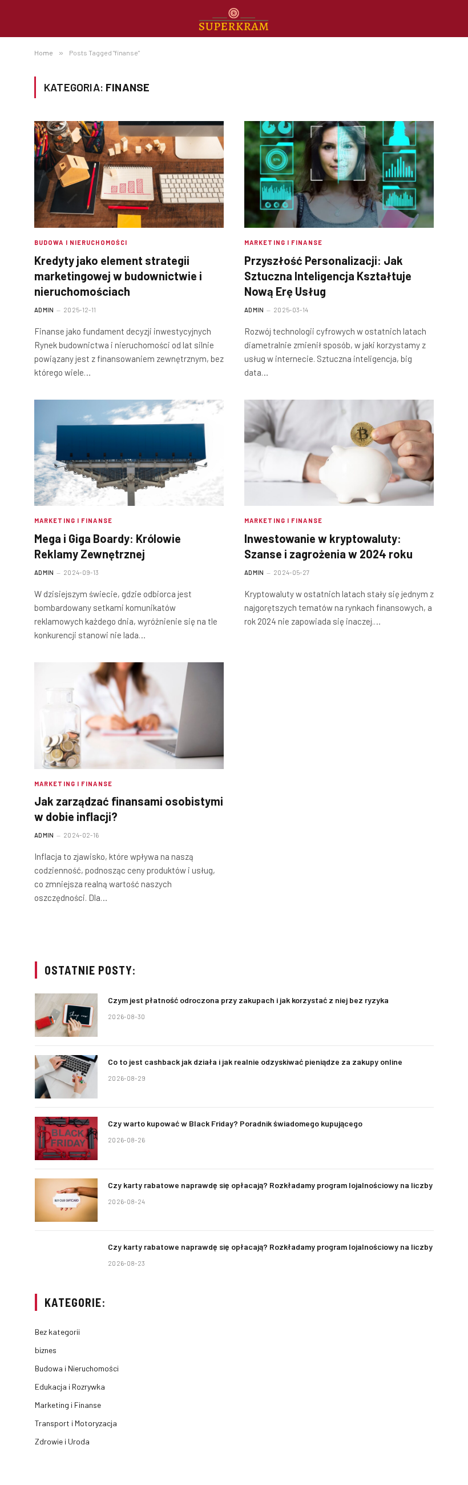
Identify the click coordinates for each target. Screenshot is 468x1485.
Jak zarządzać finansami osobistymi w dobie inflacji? (128, 808)
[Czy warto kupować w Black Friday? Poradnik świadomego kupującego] (66, 1138)
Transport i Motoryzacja (76, 1423)
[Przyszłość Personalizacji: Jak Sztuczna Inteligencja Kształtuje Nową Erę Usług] (339, 174)
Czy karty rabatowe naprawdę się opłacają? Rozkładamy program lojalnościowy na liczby (270, 1185)
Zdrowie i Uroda (62, 1441)
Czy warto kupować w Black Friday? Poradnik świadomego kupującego (235, 1123)
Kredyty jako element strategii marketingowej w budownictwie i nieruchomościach (118, 275)
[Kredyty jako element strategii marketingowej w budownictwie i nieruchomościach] (129, 174)
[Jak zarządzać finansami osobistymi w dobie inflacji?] (129, 715)
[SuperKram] (234, 18)
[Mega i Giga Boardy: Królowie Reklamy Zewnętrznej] (129, 453)
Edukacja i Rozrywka (70, 1386)
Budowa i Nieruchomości (80, 242)
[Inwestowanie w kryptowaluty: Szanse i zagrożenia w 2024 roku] (339, 453)
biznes (46, 1350)
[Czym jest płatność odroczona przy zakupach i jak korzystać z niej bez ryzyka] (66, 1015)
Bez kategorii (57, 1332)
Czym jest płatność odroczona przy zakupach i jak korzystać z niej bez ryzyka (248, 1000)
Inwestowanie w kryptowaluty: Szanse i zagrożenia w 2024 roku (328, 546)
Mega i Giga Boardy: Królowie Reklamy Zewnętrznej (107, 546)
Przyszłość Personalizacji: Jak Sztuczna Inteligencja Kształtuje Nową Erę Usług (327, 275)
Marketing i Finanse (283, 242)
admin (44, 309)
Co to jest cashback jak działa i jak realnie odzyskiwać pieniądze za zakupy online (255, 1062)
